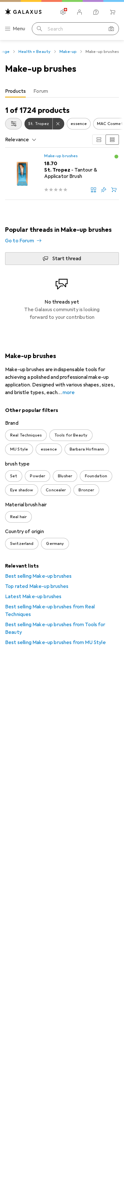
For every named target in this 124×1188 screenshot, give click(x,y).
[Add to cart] (114, 190)
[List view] (112, 140)
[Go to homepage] (23, 12)
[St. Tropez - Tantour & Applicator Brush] (62, 174)
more (69, 392)
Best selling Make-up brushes (38, 576)
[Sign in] (79, 12)
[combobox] (13, 123)
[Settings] (63, 12)
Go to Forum (19, 241)
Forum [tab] (40, 91)
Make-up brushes (61, 155)
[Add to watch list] (104, 190)
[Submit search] (39, 28)
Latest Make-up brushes (33, 596)
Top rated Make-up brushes (36, 586)
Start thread (66, 258)
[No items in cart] (112, 12)
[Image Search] (111, 28)
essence (79, 123)
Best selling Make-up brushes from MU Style (55, 642)
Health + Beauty (34, 51)
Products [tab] (15, 91)
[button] (116, 156)
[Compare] (93, 190)
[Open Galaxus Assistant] (96, 12)
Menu (19, 29)
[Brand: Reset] (58, 123)
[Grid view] (99, 140)
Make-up (68, 51)
